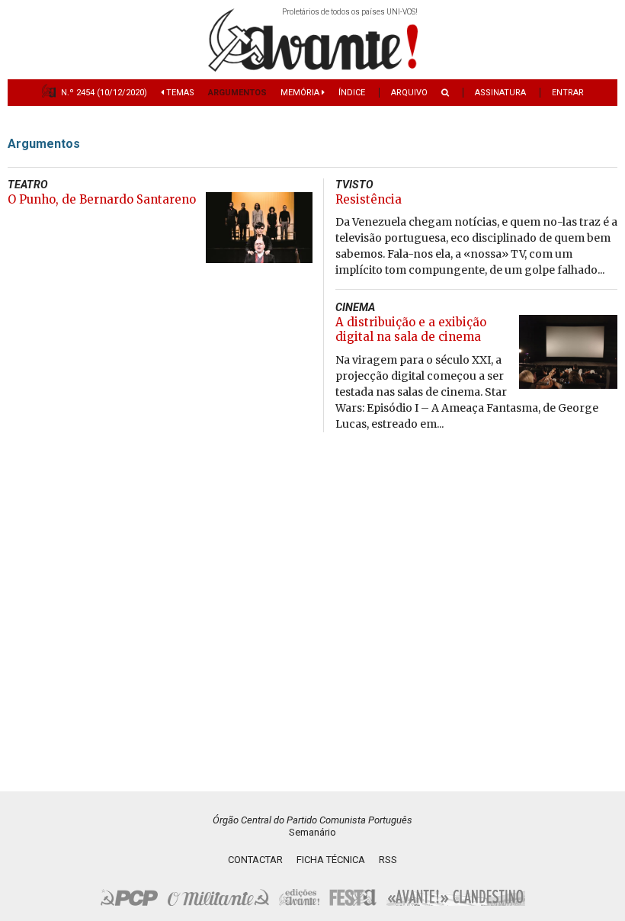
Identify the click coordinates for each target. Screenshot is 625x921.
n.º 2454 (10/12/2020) (104, 93)
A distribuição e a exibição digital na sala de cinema (410, 330)
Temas (179, 93)
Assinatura (500, 93)
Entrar (568, 93)
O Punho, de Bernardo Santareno (102, 199)
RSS (388, 859)
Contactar (255, 859)
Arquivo (409, 93)
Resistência (368, 199)
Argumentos (237, 93)
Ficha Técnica (330, 859)
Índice (351, 93)
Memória (301, 93)
